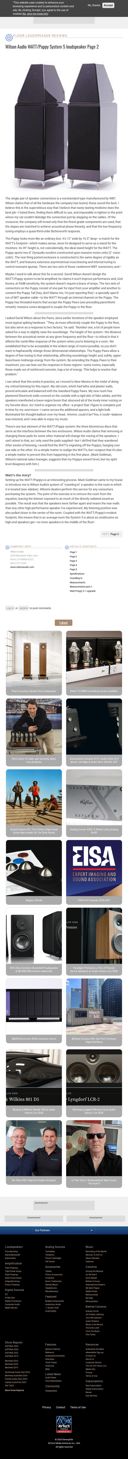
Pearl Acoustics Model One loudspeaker (34, 691)
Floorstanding (11, 1251)
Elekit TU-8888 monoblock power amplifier (94, 691)
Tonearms (49, 1255)
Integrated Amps (12, 1281)
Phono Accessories (53, 1274)
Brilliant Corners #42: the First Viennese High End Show (94, 1040)
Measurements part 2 (81, 586)
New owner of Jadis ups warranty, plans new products (34, 760)
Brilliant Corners (93, 1281)
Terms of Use (91, 1376)
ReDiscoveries (92, 1295)
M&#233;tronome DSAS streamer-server (34, 1038)
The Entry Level (92, 1328)
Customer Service (93, 1362)
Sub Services (91, 1396)
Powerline (49, 1278)
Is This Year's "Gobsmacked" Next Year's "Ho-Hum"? (94, 1182)
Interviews (49, 1359)
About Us (90, 1359)
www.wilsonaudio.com (22, 567)
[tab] (63, 622)
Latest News (53, 1374)
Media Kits (90, 1369)
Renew (89, 1392)
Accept (108, 5)
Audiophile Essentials (55, 1356)
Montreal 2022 (11, 1364)
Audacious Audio (53, 1304)
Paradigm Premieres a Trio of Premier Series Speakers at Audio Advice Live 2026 (94, 969)
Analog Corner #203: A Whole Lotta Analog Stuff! (94, 831)
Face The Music (93, 1331)
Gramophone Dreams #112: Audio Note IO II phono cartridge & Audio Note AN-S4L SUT (94, 760)
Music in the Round (94, 1324)
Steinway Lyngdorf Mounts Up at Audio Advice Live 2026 (94, 1111)
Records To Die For (94, 1255)
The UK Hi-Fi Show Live (96, 1366)
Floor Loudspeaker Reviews (40, 35)
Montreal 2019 (11, 1367)
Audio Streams (92, 1321)
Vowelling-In (76, 578)
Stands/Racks (51, 1284)
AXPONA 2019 (11, 1356)
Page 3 (114, 534)
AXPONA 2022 (11, 1353)
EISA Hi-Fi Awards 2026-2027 (94, 900)
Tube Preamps (11, 1268)
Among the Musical (94, 1271)
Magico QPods (34, 900)
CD (6, 1294)
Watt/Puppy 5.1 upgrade (83, 591)
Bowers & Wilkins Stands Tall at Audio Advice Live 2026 (34, 1111)
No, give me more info (35, 13)
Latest (64, 622)
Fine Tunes (90, 1334)
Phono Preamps (12, 1284)
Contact (60, 1407)
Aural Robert (91, 1278)
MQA (47, 1369)
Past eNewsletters (53, 1381)
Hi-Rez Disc (10, 1298)
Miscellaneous (51, 1291)
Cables (48, 1271)
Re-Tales (89, 1298)
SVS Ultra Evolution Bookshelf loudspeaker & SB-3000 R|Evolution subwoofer (34, 969)
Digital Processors (13, 1301)
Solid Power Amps (13, 1278)
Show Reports (13, 1342)
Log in (10, 608)
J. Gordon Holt (51, 1308)
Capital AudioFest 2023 (15, 1382)
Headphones (51, 1288)
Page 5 (73, 569)
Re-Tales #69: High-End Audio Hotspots (34, 1180)
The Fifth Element (94, 1318)
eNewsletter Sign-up (95, 1352)
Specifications (77, 573)
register (23, 608)
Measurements (77, 582)
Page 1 (73, 552)
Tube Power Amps (13, 1271)
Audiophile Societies (95, 1349)
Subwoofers (10, 1258)
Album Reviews (92, 1258)
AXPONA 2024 (11, 1346)
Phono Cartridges (53, 1258)
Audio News (50, 1377)
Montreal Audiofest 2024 (16, 1375)
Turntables (50, 1251)
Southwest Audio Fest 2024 (17, 1372)
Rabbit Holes (91, 1291)
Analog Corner (92, 1311)
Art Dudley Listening (95, 1314)
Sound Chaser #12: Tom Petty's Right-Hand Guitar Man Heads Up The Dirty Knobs (34, 831)
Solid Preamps (11, 1274)
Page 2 (73, 556)
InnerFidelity (50, 1311)
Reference (49, 1352)
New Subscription (94, 1385)
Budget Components (54, 1301)
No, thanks (94, 5)
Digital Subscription (94, 1389)
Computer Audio (12, 1304)
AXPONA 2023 (11, 1349)
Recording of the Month (96, 1251)
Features (90, 1261)
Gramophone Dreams (95, 1284)
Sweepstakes (51, 1391)
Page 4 (73, 565)
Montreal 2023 (11, 1361)
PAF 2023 (9, 1385)
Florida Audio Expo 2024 (16, 1379)
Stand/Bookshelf (12, 1255)
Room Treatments (53, 1281)
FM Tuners (50, 1261)
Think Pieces (51, 1362)
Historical (49, 1366)
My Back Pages (92, 1288)
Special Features (52, 1349)
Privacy (89, 1372)
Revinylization (92, 1301)
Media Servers (11, 1308)
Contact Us (91, 1356)
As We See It (91, 1274)
